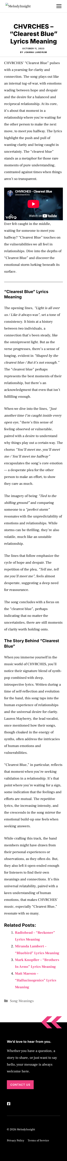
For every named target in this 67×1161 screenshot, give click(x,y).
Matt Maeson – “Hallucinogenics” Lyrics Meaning (35, 980)
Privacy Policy (15, 1140)
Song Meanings (22, 1001)
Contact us (20, 1084)
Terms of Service (38, 1140)
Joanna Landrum (35, 52)
